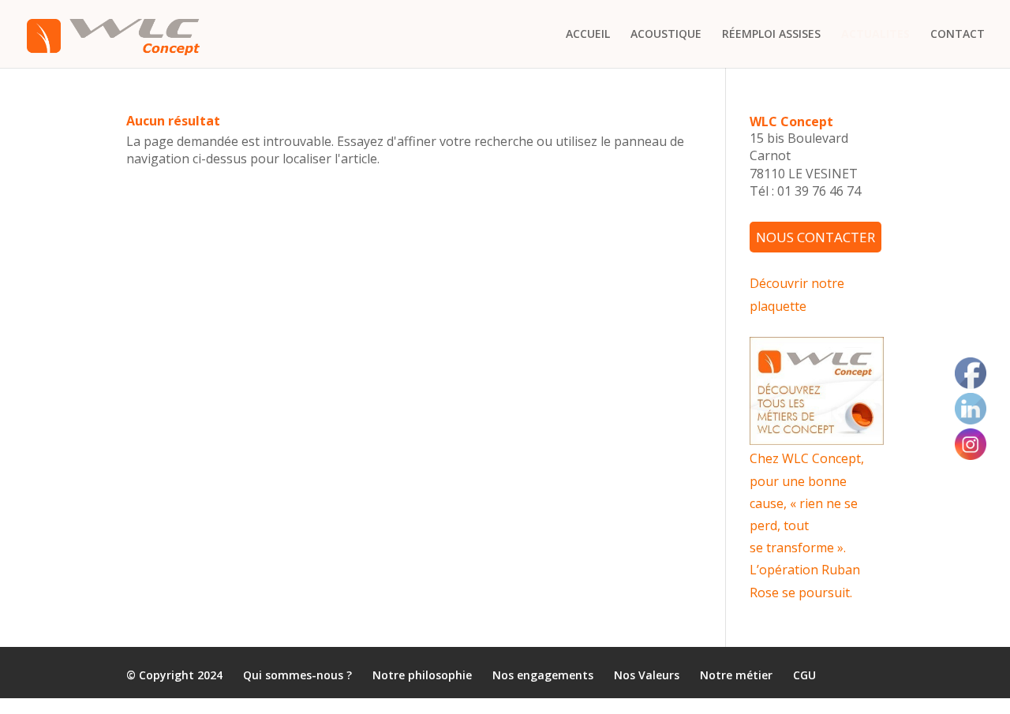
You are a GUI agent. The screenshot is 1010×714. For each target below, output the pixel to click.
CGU (804, 675)
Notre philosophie (422, 675)
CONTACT (957, 34)
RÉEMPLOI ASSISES (771, 34)
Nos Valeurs (646, 675)
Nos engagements (542, 675)
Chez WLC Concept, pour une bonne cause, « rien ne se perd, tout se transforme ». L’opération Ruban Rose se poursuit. (807, 525)
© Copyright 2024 (174, 675)
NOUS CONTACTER (815, 237)
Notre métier (736, 675)
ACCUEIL (588, 34)
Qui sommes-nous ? (297, 675)
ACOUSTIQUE (665, 34)
